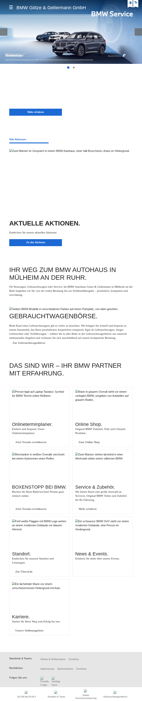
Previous (3, 32)
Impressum (47, 668)
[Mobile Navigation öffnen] (11, 7)
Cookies (74, 659)
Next (138, 32)
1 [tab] (68, 67)
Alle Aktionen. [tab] (18, 139)
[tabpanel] (71, 59)
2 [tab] (73, 67)
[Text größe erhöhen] (135, 2)
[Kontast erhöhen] (130, 2)
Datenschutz (65, 668)
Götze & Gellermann (53, 659)
